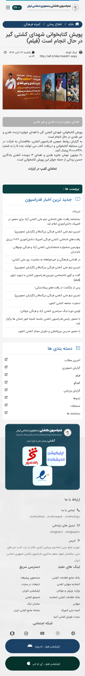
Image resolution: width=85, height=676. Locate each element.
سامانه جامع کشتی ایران (27, 610)
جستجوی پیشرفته (30, 578)
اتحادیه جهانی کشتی (68, 584)
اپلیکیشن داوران (31, 591)
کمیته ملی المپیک (70, 610)
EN (15, 7)
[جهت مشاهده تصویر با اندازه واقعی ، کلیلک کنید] (42, 86)
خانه (71, 24)
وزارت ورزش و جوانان (68, 591)
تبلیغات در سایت (31, 584)
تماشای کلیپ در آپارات (42, 168)
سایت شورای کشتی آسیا (67, 617)
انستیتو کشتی (32, 597)
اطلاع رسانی (54, 24)
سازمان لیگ (33, 604)
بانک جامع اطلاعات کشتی (66, 578)
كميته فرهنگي (32, 24)
